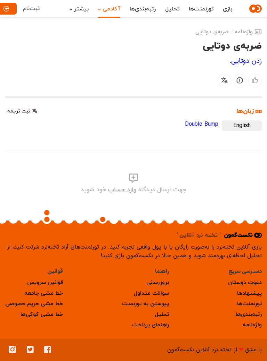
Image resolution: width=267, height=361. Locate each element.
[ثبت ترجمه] (224, 80)
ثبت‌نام (31, 8)
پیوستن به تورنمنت (145, 304)
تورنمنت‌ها (201, 9)
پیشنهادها (249, 293)
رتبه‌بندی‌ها (143, 9)
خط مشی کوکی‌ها (42, 314)
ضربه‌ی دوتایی (212, 32)
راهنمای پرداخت (150, 325)
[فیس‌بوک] (49, 350)
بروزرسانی (157, 282)
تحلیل (172, 9)
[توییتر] (32, 350)
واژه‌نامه (244, 32)
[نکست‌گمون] (254, 8)
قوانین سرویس (45, 282)
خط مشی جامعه (43, 293)
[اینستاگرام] (14, 350)
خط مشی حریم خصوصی (34, 304)
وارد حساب (122, 189)
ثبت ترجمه (18, 111)
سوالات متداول (151, 293)
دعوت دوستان (245, 282)
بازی (227, 9)
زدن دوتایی (246, 61)
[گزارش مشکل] (239, 80)
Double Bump (201, 124)
